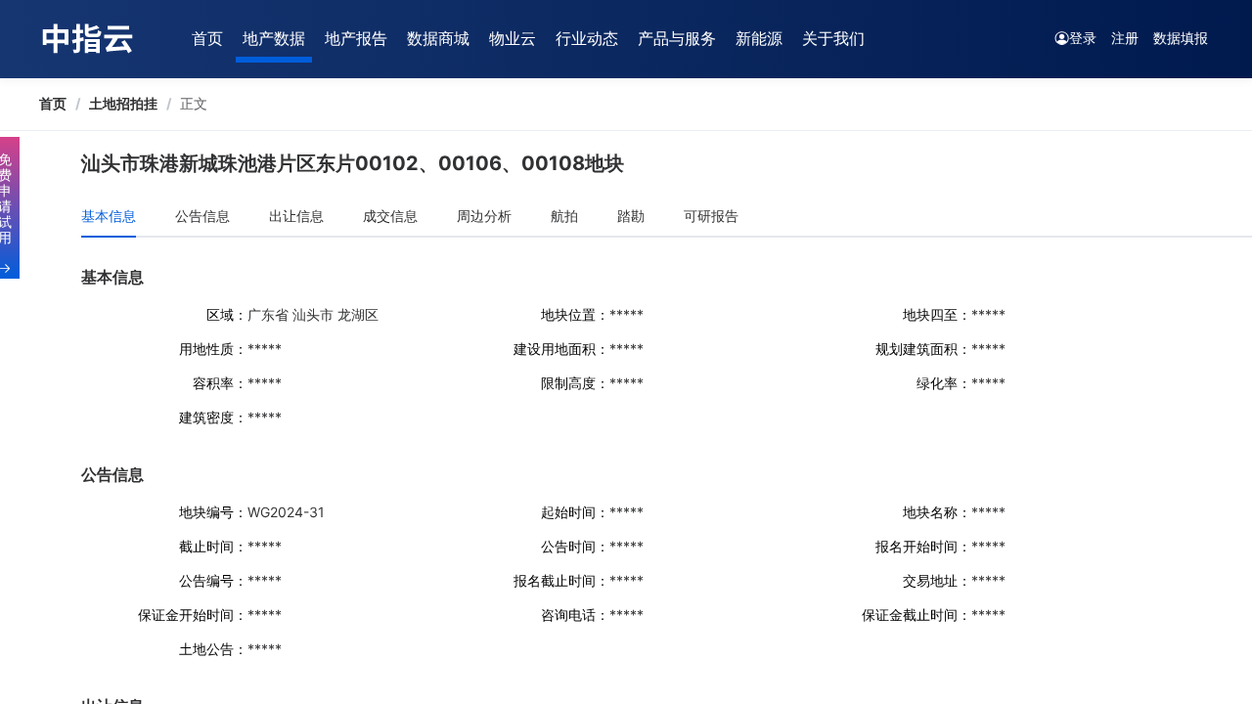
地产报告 (356, 38)
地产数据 (274, 38)
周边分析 (484, 215)
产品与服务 (677, 38)
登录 (1082, 37)
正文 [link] (193, 103)
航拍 (564, 215)
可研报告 (711, 215)
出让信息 (296, 215)
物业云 (512, 38)
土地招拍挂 (123, 103)
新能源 (759, 38)
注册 (1125, 37)
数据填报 (1180, 37)
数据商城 (438, 38)
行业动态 (587, 38)
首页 (207, 38)
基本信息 (108, 215)
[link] (53, 103)
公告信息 (202, 215)
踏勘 (631, 215)
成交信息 (390, 215)
